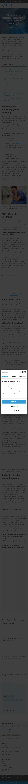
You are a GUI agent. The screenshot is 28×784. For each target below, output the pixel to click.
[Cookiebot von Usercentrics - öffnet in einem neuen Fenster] (20, 372)
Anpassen (13, 406)
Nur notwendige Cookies (14, 410)
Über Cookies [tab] (22, 376)
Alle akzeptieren (14, 401)
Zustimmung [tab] (5, 376)
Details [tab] (14, 376)
